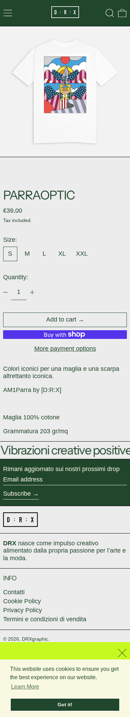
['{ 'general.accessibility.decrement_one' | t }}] (5, 292)
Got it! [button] (65, 704)
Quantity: (15, 277)
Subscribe (17, 493)
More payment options (65, 348)
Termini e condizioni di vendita (44, 619)
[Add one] (32, 292)
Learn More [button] (25, 687)
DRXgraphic (35, 639)
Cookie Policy (22, 601)
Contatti (14, 592)
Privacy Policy (22, 610)
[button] (109, 13)
